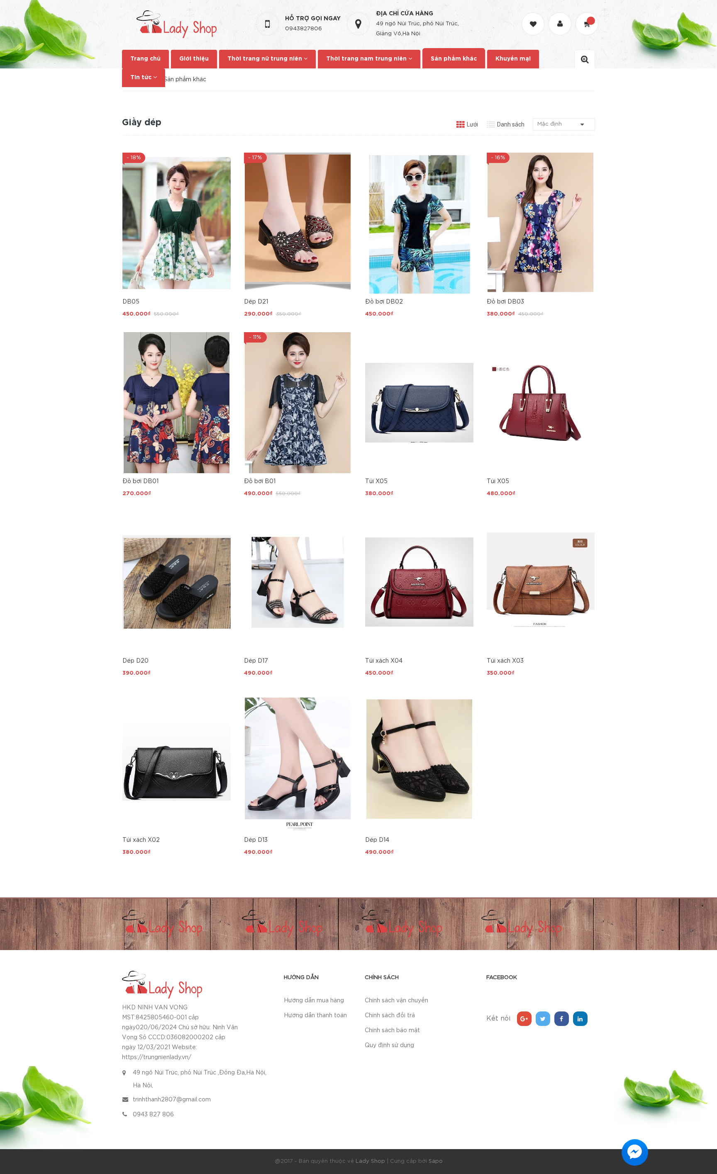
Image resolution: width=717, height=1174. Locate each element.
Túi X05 (376, 481)
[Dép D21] (298, 223)
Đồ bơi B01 (260, 481)
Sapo (436, 1161)
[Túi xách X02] (176, 761)
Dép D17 (256, 661)
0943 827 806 (153, 1114)
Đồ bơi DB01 (140, 481)
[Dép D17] (298, 582)
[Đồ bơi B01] (298, 402)
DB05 (130, 301)
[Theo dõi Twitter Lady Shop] (543, 1018)
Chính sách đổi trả (390, 1015)
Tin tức (141, 77)
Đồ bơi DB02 (384, 301)
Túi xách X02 (141, 840)
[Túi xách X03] (541, 582)
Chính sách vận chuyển (396, 1000)
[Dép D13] (298, 761)
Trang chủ (145, 58)
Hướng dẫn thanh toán (315, 1015)
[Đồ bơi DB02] (419, 223)
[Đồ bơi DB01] (176, 402)
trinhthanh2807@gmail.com (172, 1099)
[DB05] (176, 223)
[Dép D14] (419, 761)
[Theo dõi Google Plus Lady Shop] (524, 1018)
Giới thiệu (194, 58)
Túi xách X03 (505, 661)
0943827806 (303, 29)
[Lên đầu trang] (700, 1122)
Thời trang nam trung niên (367, 58)
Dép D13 (256, 840)
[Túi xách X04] (419, 582)
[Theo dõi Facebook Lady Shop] (561, 1018)
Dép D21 (256, 301)
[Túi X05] (419, 402)
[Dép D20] (176, 582)
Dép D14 (377, 840)
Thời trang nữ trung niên (265, 58)
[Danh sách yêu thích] (534, 16)
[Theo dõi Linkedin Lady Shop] (580, 1018)
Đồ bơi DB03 (505, 301)
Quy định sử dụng (389, 1045)
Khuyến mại (513, 58)
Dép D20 (135, 661)
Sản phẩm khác (454, 58)
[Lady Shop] (162, 984)
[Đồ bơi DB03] (541, 223)
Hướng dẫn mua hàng (314, 1000)
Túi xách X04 (383, 661)
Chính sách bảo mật (392, 1030)
